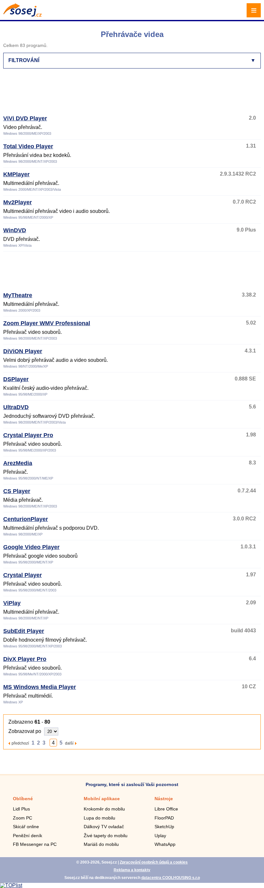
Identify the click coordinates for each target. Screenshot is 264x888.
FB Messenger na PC (35, 844)
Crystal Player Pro (28, 435)
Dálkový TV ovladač (104, 826)
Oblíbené (23, 798)
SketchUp (164, 826)
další (69, 743)
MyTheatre (17, 295)
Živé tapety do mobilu (105, 835)
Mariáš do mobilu (101, 844)
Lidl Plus (21, 808)
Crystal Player (22, 575)
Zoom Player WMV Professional (46, 323)
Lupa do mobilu (99, 817)
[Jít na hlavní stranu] (22, 15)
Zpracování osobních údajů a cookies (154, 862)
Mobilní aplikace (102, 798)
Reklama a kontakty (132, 870)
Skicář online (26, 826)
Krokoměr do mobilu (104, 808)
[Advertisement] (130, 94)
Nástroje (164, 798)
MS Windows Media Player (39, 687)
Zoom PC (22, 817)
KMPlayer (16, 174)
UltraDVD (16, 407)
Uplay (160, 835)
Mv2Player (17, 202)
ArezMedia (17, 463)
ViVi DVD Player (25, 118)
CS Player (16, 491)
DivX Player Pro (24, 659)
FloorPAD (164, 817)
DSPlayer (16, 379)
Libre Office (166, 808)
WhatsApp (165, 844)
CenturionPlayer (25, 519)
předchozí (20, 743)
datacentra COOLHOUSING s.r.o (170, 877)
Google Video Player (31, 547)
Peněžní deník (27, 835)
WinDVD (14, 230)
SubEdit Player (23, 631)
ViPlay (12, 603)
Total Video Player (28, 146)
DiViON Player (22, 351)
